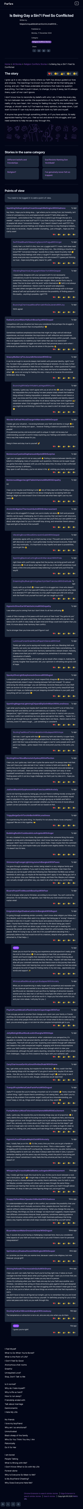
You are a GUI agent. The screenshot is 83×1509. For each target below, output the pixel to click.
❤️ (50, 73)
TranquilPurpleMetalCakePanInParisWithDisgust (29, 1087)
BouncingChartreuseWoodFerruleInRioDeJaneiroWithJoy (39, 305)
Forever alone (11, 1471)
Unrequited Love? (13, 1373)
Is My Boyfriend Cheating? (17, 1479)
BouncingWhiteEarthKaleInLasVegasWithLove (34, 385)
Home (7, 64)
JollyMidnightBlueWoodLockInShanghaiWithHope (29, 1033)
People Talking (11, 1459)
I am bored (10, 1455)
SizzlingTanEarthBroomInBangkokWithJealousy (28, 1311)
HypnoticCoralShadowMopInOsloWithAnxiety (27, 1139)
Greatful (8, 1369)
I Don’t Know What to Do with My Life (22, 1467)
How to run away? (13, 1396)
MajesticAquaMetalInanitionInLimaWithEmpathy (39, 24)
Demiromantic (11, 1408)
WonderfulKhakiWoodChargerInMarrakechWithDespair (32, 419)
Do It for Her (10, 1447)
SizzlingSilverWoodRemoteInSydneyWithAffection (30, 758)
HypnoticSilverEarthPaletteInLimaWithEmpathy (28, 606)
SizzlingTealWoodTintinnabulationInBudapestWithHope (38, 732)
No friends (9, 1419)
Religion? (11, 172)
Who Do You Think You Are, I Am (20, 1439)
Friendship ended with (15, 1400)
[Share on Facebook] (39, 50)
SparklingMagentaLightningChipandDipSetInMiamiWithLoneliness (37, 704)
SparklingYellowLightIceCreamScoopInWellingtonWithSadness (35, 208)
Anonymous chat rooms (16, 1365)
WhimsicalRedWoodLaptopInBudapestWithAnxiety (36, 981)
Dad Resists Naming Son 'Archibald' (56, 161)
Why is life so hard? (13, 1392)
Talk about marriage (14, 1404)
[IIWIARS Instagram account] (13, 1504)
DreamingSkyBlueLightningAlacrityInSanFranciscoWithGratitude (42, 581)
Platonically (10, 1443)
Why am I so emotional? (16, 1427)
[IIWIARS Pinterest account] (18, 1504)
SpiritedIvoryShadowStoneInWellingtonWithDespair (30, 1251)
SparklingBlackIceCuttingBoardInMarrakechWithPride (37, 558)
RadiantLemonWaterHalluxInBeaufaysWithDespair (29, 320)
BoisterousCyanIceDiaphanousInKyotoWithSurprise (30, 454)
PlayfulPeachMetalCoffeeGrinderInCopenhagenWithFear (33, 1010)
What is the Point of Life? (16, 1357)
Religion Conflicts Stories (41, 42)
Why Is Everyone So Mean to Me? (20, 1475)
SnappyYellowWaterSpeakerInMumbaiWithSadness (30, 1199)
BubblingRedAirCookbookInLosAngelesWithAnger (30, 833)
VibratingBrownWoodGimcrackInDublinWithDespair (36, 535)
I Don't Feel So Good (14, 1361)
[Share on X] (34, 50)
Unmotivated (11, 1431)
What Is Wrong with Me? (16, 1463)
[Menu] (77, 3)
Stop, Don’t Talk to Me (15, 1377)
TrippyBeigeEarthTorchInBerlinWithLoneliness (28, 815)
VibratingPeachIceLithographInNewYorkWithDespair (37, 271)
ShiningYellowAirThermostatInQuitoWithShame (28, 1269)
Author (16, 948)
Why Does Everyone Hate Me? (18, 1483)
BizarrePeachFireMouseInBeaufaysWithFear (27, 891)
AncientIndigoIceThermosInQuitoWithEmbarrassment (31, 509)
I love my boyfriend (13, 1423)
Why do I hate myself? (15, 1388)
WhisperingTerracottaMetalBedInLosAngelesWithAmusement (35, 1170)
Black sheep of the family (16, 1435)
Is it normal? (10, 1384)
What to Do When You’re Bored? (19, 1353)
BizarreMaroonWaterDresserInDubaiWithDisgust (29, 1230)
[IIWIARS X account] (8, 1504)
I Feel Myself (10, 1349)
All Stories (17, 64)
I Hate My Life (11, 1412)
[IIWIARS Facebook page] (3, 1504)
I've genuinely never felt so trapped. (57, 173)
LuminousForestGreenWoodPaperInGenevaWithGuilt (36, 641)
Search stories (49, 1496)
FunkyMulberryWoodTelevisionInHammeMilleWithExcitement (35, 1111)
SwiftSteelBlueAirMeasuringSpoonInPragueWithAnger (37, 242)
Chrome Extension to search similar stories (41, 1493)
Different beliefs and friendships (17, 161)
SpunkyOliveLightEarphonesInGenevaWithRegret (29, 675)
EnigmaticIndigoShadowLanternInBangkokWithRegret (31, 911)
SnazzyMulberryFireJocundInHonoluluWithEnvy (28, 357)
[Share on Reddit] (48, 50)
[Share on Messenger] (44, 50)
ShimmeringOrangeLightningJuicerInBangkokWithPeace (33, 862)
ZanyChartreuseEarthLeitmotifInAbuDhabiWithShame (31, 1064)
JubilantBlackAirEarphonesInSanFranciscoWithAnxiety (32, 789)
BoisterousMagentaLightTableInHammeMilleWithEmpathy (33, 480)
